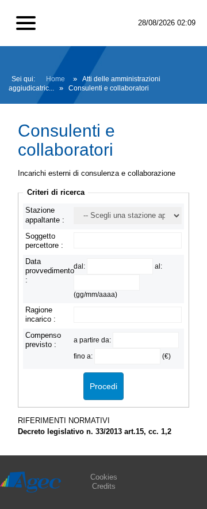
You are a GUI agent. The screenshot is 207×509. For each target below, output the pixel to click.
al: (158, 266)
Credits (104, 486)
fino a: (84, 356)
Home (55, 79)
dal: (80, 266)
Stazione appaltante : (44, 215)
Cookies (103, 477)
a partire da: (93, 340)
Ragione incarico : (40, 314)
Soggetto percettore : (44, 241)
